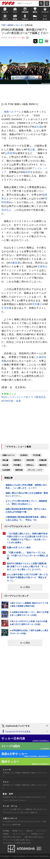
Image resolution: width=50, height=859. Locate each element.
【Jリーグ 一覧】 (18, 37)
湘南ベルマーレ (12, 111)
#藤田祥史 (43, 465)
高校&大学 (25, 773)
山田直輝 (10, 153)
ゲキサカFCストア (9, 821)
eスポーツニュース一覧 (14, 812)
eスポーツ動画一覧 (30, 812)
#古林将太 (24, 455)
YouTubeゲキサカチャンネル (12, 797)
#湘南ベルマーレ (8, 455)
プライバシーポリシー (20, 834)
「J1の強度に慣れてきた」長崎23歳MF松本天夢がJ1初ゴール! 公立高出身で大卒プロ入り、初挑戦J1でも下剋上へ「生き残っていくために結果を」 (27, 538)
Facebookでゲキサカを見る (18, 731)
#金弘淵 (5, 465)
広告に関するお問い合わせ (12, 837)
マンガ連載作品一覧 (28, 809)
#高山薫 (5, 460)
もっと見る (25, 587)
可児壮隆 (6, 308)
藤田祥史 (28, 172)
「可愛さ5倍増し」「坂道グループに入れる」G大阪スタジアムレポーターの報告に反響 (27, 555)
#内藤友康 (43, 460)
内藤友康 (15, 262)
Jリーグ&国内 (15, 773)
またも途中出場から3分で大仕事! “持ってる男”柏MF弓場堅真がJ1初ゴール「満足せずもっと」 (27, 577)
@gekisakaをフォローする (17, 726)
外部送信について (37, 834)
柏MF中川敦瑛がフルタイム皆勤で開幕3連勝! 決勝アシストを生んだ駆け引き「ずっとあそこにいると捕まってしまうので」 (27, 566)
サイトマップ (40, 831)
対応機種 (6, 831)
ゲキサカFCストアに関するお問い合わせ (17, 843)
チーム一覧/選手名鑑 (13, 824)
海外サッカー (35, 773)
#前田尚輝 (30, 460)
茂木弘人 (6, 210)
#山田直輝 (6, 470)
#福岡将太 (17, 460)
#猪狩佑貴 (19, 470)
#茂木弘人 (30, 465)
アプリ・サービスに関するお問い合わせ (16, 840)
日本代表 (6, 773)
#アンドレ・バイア (35, 470)
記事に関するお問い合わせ (34, 837)
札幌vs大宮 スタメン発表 (19, 547)
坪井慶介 (37, 304)
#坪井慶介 (17, 465)
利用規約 (6, 834)
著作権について (17, 831)
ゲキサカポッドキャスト (17, 800)
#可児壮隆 (36, 455)
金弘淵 (38, 126)
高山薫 (31, 149)
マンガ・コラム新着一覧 (11, 809)
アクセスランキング (24, 821)
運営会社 (30, 831)
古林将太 (43, 266)
